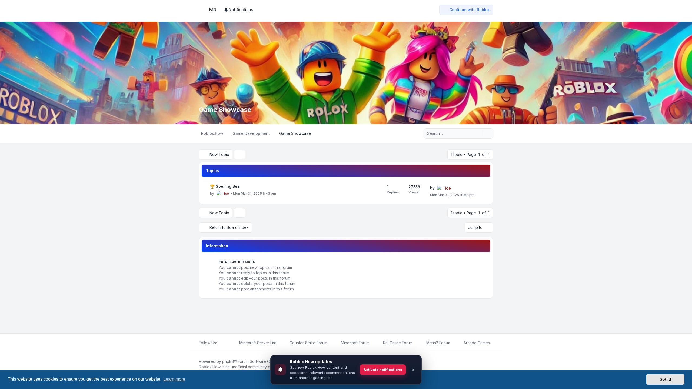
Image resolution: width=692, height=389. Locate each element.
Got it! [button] (665, 379)
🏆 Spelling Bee (225, 186)
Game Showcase (225, 109)
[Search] (478, 133)
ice (226, 194)
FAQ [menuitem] (212, 9)
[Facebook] (220, 343)
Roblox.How (210, 366)
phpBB (228, 361)
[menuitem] (239, 10)
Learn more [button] (174, 379)
